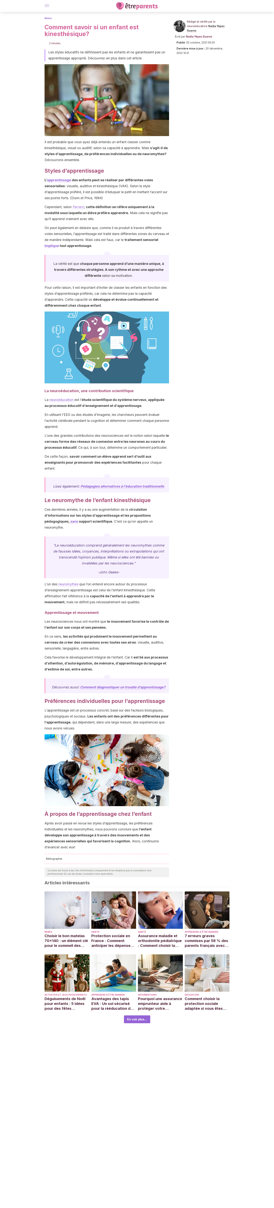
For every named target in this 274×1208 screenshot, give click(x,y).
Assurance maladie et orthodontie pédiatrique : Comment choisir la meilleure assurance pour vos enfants (160, 941)
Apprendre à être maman (201, 931)
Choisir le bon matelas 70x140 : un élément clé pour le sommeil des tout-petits (66, 941)
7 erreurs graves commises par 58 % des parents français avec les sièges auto (206, 941)
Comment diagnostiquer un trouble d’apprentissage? (123, 687)
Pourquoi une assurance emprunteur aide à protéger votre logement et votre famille (160, 1004)
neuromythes (68, 584)
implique (52, 246)
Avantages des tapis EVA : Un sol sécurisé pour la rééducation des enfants (113, 1004)
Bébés (48, 18)
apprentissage (59, 180)
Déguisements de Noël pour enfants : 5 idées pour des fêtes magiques (65, 1004)
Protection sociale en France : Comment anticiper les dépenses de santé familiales (112, 941)
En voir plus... (137, 1019)
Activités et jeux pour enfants (66, 994)
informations (147, 994)
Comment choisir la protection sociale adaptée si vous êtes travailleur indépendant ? (206, 1004)
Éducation (192, 994)
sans (74, 521)
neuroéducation (61, 400)
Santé (95, 931)
